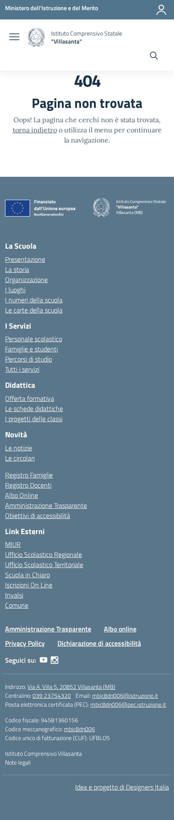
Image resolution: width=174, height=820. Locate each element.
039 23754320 (52, 695)
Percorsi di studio (28, 359)
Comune (16, 605)
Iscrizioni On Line (28, 585)
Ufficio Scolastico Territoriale (44, 564)
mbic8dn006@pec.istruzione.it (128, 704)
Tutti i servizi (22, 369)
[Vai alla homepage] (36, 37)
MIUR (13, 544)
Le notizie (18, 448)
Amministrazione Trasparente (46, 505)
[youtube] (43, 660)
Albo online (120, 629)
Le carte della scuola (34, 310)
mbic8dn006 (79, 728)
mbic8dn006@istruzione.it (125, 695)
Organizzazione (26, 279)
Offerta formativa (29, 398)
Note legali (18, 762)
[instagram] (54, 660)
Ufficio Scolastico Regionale (43, 554)
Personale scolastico (33, 339)
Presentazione (25, 259)
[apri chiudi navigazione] (14, 38)
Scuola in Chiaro (27, 575)
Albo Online (21, 495)
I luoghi (15, 290)
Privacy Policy (25, 643)
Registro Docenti (28, 485)
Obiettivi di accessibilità (37, 515)
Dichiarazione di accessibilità (99, 643)
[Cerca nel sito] (153, 56)
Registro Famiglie (29, 475)
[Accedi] (161, 9)
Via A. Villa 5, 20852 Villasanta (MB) (71, 686)
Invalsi (14, 595)
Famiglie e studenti (31, 349)
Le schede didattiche (34, 408)
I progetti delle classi (34, 419)
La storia (17, 269)
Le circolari (20, 458)
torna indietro (35, 130)
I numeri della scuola (34, 300)
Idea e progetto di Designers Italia (122, 787)
